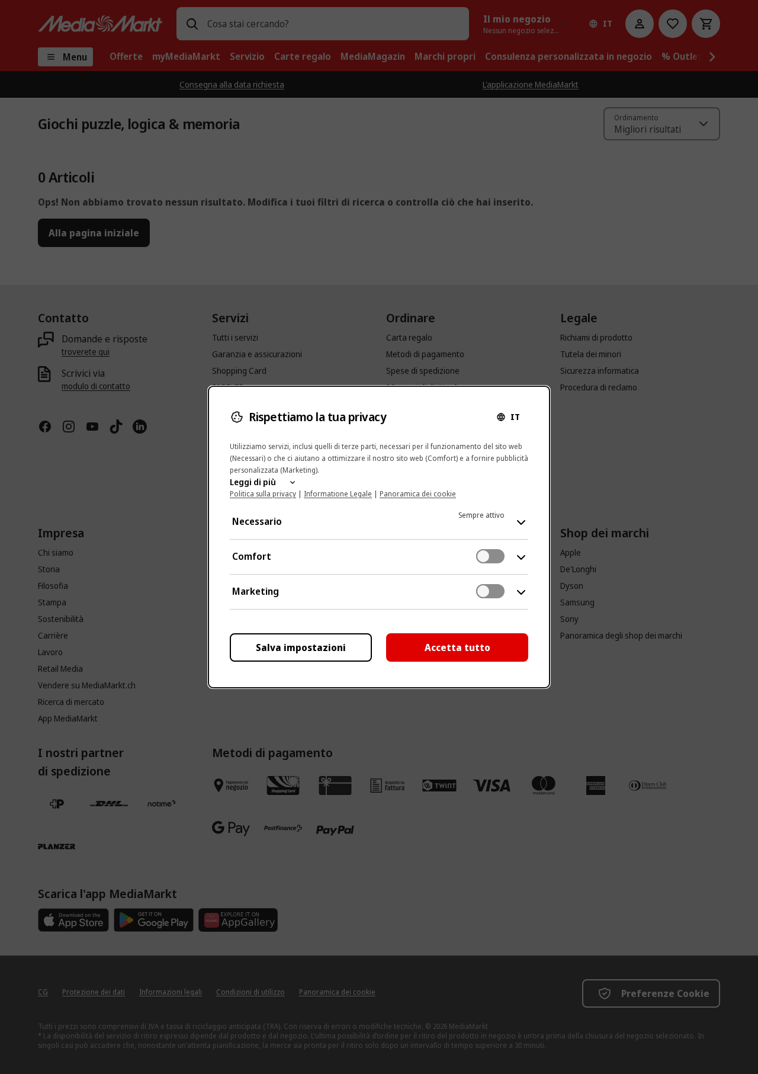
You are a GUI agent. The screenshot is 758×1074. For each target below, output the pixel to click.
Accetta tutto (457, 647)
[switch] (490, 556)
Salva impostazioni (301, 647)
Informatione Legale (338, 494)
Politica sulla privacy (263, 494)
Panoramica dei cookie (418, 494)
